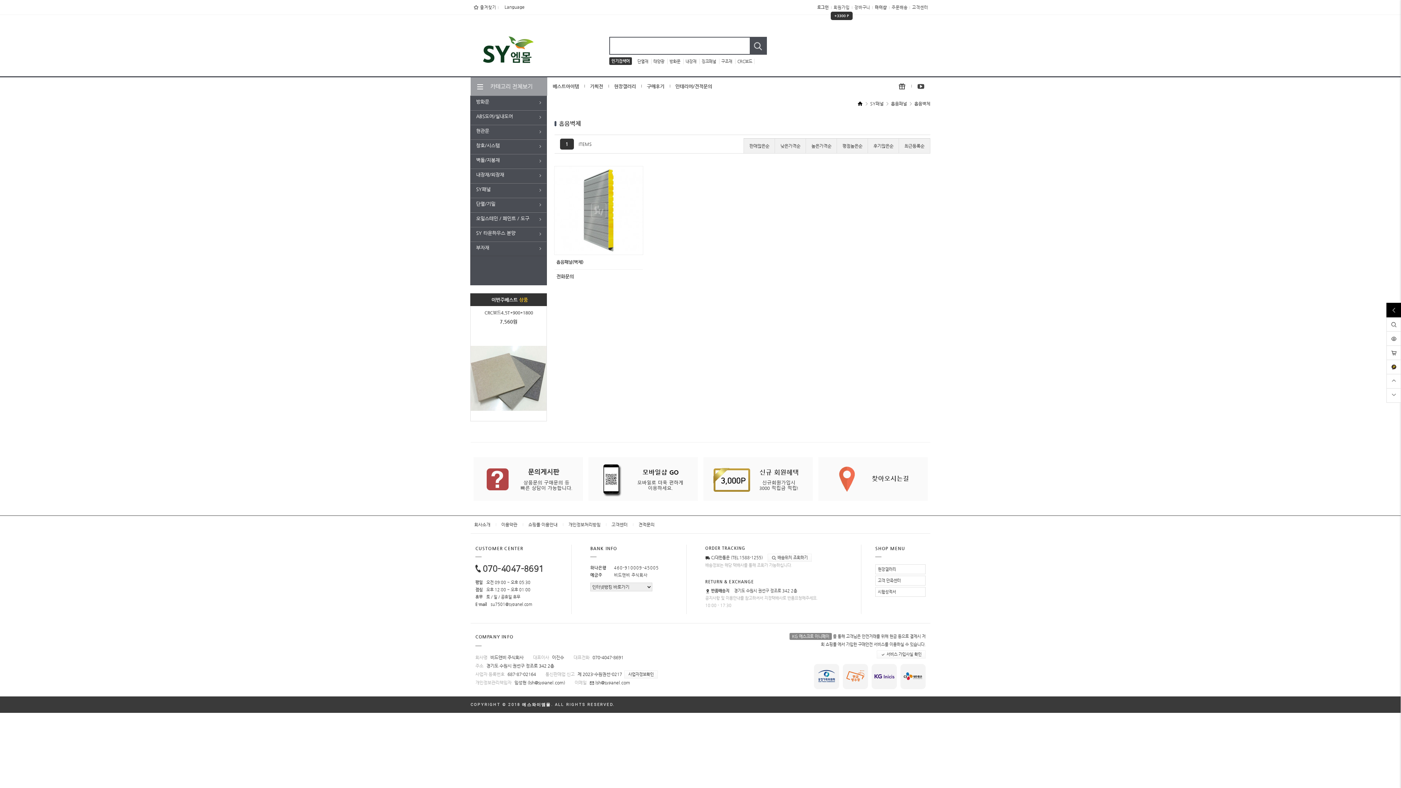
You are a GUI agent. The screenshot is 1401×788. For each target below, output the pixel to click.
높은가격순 (821, 145)
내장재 (692, 61)
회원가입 (842, 10)
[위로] (1394, 380)
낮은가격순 (790, 145)
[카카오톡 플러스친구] (1394, 362)
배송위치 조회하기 (792, 557)
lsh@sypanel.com (546, 682)
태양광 (659, 61)
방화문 (675, 61)
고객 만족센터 (889, 580)
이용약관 (509, 524)
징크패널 (709, 61)
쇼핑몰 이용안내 (542, 524)
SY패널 (483, 189)
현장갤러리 (625, 86)
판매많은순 (759, 145)
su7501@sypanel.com (511, 604)
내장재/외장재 (490, 174)
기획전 (596, 86)
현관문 (482, 131)
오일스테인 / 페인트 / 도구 (502, 218)
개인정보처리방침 (584, 524)
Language (514, 6)
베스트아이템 (566, 86)
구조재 (727, 61)
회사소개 (482, 524)
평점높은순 (852, 145)
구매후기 (655, 86)
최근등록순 (914, 145)
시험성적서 (887, 592)
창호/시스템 (488, 145)
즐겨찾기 (488, 7)
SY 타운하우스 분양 (496, 233)
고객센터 (920, 7)
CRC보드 (744, 61)
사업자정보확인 (641, 674)
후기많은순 (883, 145)
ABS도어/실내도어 (494, 116)
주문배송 (900, 7)
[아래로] (1394, 395)
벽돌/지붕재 (488, 160)
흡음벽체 (922, 103)
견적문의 (646, 524)
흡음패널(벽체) (569, 261)
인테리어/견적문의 (693, 86)
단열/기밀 (485, 203)
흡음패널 (899, 103)
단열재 (643, 61)
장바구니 (862, 7)
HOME (860, 104)
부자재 (482, 247)
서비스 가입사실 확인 (903, 654)
